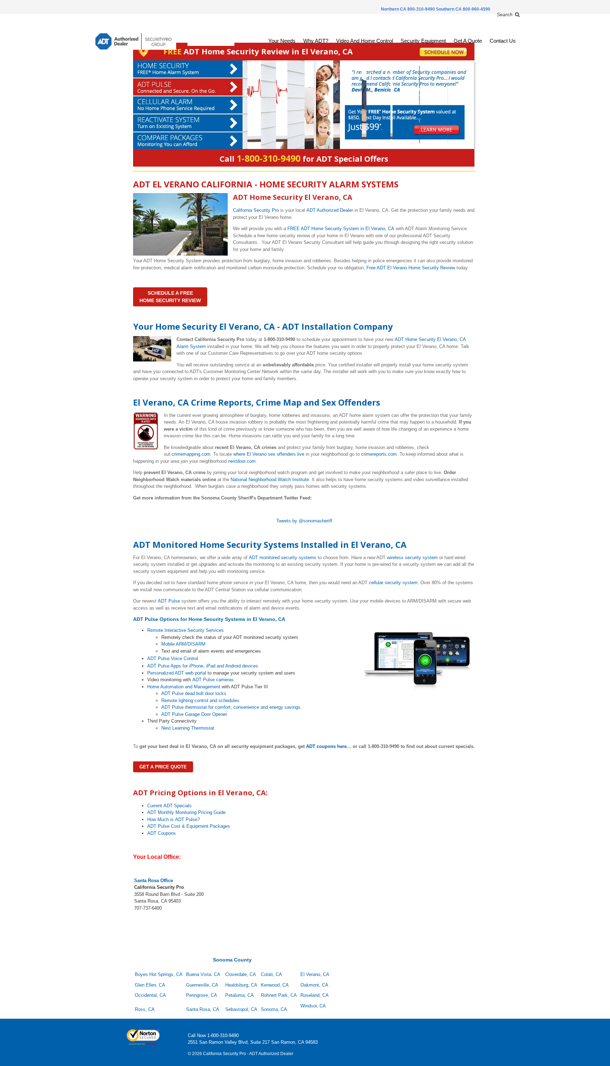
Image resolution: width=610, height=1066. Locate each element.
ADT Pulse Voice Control (172, 658)
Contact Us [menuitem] (503, 41)
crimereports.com (379, 454)
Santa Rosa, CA (202, 1009)
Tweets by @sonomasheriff (304, 520)
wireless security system (412, 557)
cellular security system (393, 582)
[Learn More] (303, 104)
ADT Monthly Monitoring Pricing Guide (186, 812)
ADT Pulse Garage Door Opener (194, 714)
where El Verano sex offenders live (268, 454)
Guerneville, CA (202, 985)
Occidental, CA (150, 995)
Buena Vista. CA (203, 974)
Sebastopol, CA (241, 1009)
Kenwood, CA (275, 985)
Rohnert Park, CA (279, 995)
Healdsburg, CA (241, 985)
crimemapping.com (191, 454)
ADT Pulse (169, 601)
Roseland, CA (314, 995)
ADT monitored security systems (282, 557)
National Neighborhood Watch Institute (270, 479)
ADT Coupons (161, 833)
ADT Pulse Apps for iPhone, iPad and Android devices (202, 666)
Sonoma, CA (274, 1009)
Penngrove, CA (201, 995)
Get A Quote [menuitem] (468, 41)
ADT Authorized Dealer (329, 210)
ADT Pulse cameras (213, 679)
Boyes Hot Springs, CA (159, 974)
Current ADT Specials (169, 805)
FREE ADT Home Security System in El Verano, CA (340, 228)
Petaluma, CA (239, 995)
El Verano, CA (314, 974)
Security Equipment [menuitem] (423, 41)
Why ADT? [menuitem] (315, 41)
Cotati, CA (271, 974)
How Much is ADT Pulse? (173, 819)
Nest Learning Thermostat (187, 728)
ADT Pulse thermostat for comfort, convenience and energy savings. (231, 707)
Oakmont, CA (314, 985)
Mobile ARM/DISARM (183, 644)
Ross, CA (145, 1009)
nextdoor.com (242, 461)
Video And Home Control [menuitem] (364, 41)
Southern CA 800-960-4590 (463, 9)
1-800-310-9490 (223, 1035)
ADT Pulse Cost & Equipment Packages (188, 826)
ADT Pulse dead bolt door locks (193, 693)
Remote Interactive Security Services (185, 630)
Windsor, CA (313, 1005)
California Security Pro (256, 210)
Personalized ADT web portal (176, 673)
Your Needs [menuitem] (281, 41)
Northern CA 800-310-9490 (408, 9)
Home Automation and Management (183, 686)
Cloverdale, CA (240, 974)
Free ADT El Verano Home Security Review (410, 267)
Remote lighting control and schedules (200, 700)
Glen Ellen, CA (151, 985)
